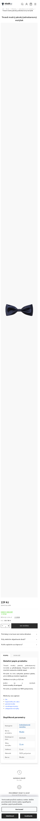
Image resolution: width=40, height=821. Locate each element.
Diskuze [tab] (17, 655)
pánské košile (10, 704)
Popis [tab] (5, 655)
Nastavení (19, 809)
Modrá (21, 732)
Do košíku (24, 626)
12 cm (21, 744)
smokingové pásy (11, 706)
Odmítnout (10, 816)
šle (6, 699)
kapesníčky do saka (12, 702)
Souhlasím (28, 816)
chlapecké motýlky (12, 708)
